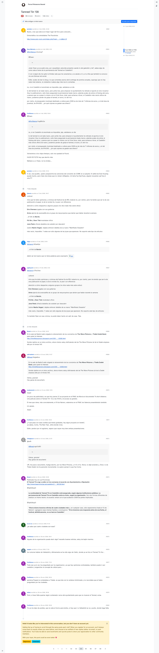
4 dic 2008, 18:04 (45, 113)
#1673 (107, 477)
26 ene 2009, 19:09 (46, 605)
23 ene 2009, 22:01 (46, 438)
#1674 (107, 523)
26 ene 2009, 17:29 (43, 549)
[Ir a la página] (66, 648)
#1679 (107, 592)
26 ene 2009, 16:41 (46, 536)
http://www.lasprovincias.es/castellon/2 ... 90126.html (46, 484)
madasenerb (30, 390)
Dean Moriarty (31, 49)
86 (91, 649)
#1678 (107, 577)
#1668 (107, 331)
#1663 (107, 113)
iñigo (28, 241)
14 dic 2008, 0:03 (45, 268)
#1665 (107, 193)
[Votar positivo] (97, 43)
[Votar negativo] (104, 43)
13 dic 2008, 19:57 (43, 193)
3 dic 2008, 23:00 (44, 29)
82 (71, 649)
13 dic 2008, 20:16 (42, 241)
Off (22, 16)
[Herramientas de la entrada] (107, 43)
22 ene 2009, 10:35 (46, 420)
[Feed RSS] (51, 16)
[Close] (107, 623)
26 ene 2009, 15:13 (44, 523)
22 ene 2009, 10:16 (46, 390)
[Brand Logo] (24, 4)
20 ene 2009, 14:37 (46, 354)
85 (86, 649)
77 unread (128, 53)
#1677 (107, 562)
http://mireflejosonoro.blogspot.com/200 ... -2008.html (46, 338)
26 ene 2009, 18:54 (46, 577)
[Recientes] (2, 2)
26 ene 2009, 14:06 (43, 477)
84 (81, 649)
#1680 (107, 605)
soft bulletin (30, 354)
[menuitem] (156, 2)
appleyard (30, 268)
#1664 (107, 171)
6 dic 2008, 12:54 (44, 171)
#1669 (107, 354)
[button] (2, 650)
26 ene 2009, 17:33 (46, 562)
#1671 (107, 420)
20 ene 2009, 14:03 (43, 331)
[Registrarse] (156, 5)
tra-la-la (29, 523)
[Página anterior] (54, 648)
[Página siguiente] (105, 648)
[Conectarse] (156, 2)
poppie (29, 549)
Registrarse (26, 641)
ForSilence (30, 113)
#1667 (107, 268)
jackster (29, 29)
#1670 (107, 390)
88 (100, 649)
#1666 (107, 241)
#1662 (107, 49)
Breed (29, 331)
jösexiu (29, 193)
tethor (29, 592)
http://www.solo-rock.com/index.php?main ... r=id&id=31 (47, 39)
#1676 (107, 549)
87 (95, 649)
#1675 (107, 536)
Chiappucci (30, 438)
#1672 (107, 438)
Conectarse (36, 641)
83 (76, 649)
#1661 (107, 29)
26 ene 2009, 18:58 (43, 592)
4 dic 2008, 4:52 (47, 49)
